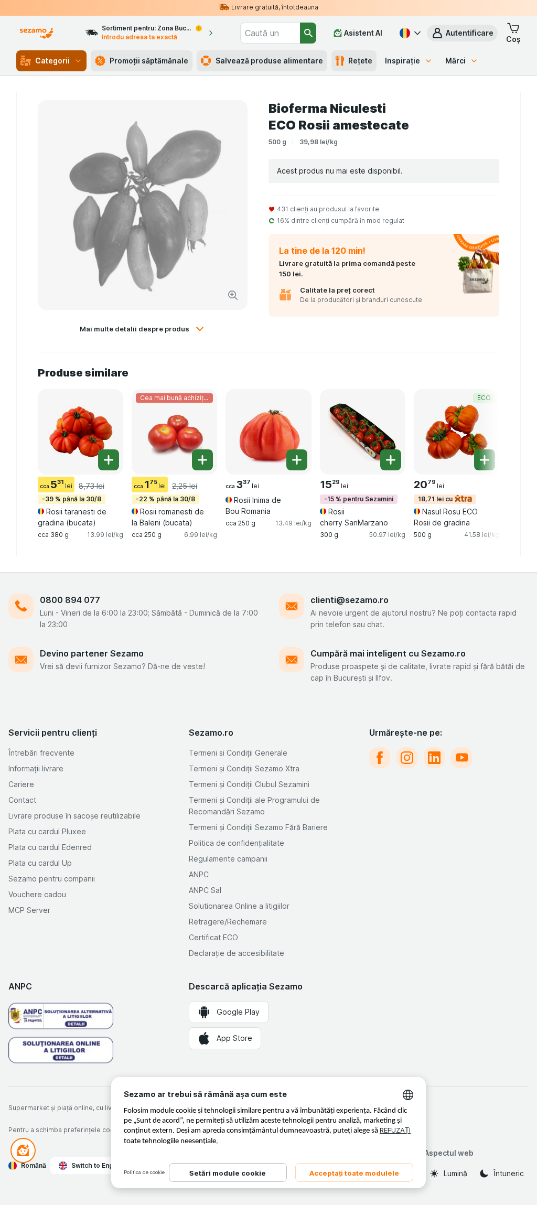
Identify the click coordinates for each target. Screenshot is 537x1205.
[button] (462, 33)
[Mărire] (232, 295)
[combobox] (270, 33)
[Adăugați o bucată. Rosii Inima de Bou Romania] (296, 459)
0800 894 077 (70, 600)
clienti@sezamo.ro (349, 600)
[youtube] (461, 757)
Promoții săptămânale (149, 60)
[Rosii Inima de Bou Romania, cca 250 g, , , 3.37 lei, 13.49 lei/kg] (268, 432)
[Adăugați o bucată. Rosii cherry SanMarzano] (390, 459)
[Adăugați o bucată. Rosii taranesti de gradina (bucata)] (108, 459)
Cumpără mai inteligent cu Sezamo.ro (388, 653)
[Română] (409, 33)
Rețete (360, 60)
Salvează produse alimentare (269, 60)
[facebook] (379, 757)
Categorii (52, 60)
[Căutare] (308, 33)
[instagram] (406, 757)
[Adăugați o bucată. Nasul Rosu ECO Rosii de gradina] (484, 459)
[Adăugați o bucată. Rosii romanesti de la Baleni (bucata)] (202, 459)
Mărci (455, 60)
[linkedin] (434, 757)
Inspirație (402, 60)
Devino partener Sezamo (92, 653)
